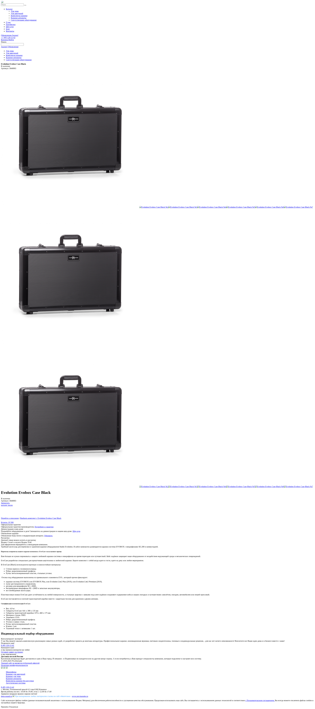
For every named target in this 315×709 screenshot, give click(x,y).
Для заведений (17, 13)
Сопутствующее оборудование (24, 20)
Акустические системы (15, 683)
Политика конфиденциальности (14, 665)
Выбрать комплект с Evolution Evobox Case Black (40, 518)
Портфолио (11, 24)
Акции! (15, 35)
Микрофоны (11, 672)
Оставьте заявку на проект (12, 652)
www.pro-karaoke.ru (80, 696)
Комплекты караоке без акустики (20, 681)
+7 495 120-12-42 (8, 37)
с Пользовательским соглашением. (260, 700)
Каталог (9, 9)
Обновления (6, 35)
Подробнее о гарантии (44, 527)
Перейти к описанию (10, 518)
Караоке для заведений (15, 674)
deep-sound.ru (6, 696)
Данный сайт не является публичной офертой (20, 663)
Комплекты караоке (19, 16)
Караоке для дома (13, 676)
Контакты (10, 31)
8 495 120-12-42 (7, 645)
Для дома (15, 11)
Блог (8, 29)
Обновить (48, 536)
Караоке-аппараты (18, 18)
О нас (8, 22)
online (27, 650)
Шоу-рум (10, 27)
